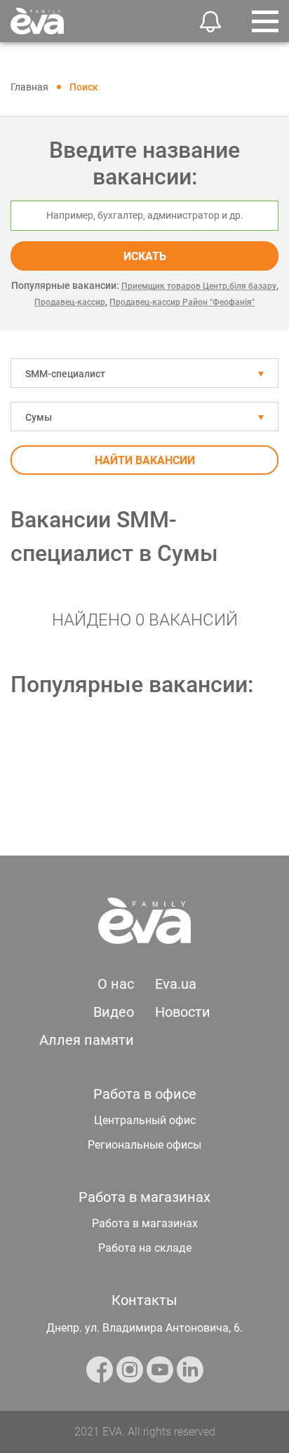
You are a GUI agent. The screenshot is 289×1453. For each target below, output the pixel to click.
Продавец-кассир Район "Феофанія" (182, 302)
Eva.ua (175, 983)
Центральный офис (145, 1120)
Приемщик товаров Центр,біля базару (198, 286)
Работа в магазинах (145, 1223)
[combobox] (144, 373)
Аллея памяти (86, 1040)
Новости (182, 1011)
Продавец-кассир (69, 302)
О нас (116, 983)
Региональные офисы (144, 1144)
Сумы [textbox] (38, 417)
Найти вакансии (145, 460)
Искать (144, 256)
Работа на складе (144, 1248)
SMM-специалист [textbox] (65, 373)
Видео (113, 1011)
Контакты (144, 1300)
